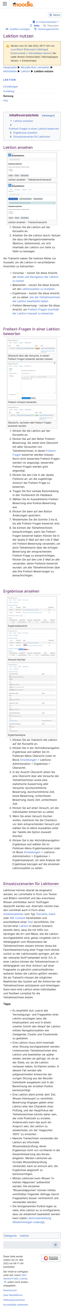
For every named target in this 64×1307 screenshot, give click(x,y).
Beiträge (42, 49)
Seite (36, 25)
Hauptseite (10, 67)
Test (30, 922)
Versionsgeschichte (48, 29)
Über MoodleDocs (12, 1295)
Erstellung (8, 91)
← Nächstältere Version (38, 53)
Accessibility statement (15, 1304)
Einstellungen (10, 86)
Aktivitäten (10, 71)
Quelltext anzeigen (20, 29)
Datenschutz (10, 1290)
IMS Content (17, 918)
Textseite (41, 914)
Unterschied (17, 53)
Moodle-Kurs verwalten (35, 67)
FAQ (5, 100)
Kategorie (10, 1235)
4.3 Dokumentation (46, 21)
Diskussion (53, 25)
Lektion (25, 71)
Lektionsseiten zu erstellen (38, 289)
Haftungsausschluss (14, 1299)
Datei (52, 914)
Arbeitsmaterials (13, 914)
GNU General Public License (15, 1277)
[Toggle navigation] (4, 4)
